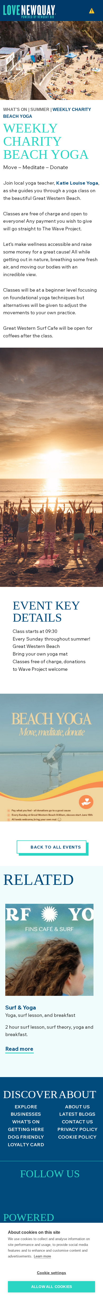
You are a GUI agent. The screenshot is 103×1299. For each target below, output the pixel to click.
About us (77, 1107)
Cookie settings (51, 1273)
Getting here (26, 1129)
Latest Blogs (77, 1114)
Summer (40, 109)
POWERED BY (28, 1219)
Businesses (26, 1114)
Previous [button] (15, 895)
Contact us (77, 1122)
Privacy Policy (77, 1129)
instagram (35, 1194)
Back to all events (56, 847)
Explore (26, 1107)
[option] (49, 988)
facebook (64, 1194)
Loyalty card (26, 1144)
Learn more (42, 1256)
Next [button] (29, 895)
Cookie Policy (77, 1137)
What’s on (15, 109)
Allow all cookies (51, 1287)
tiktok (50, 1194)
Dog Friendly (26, 1137)
